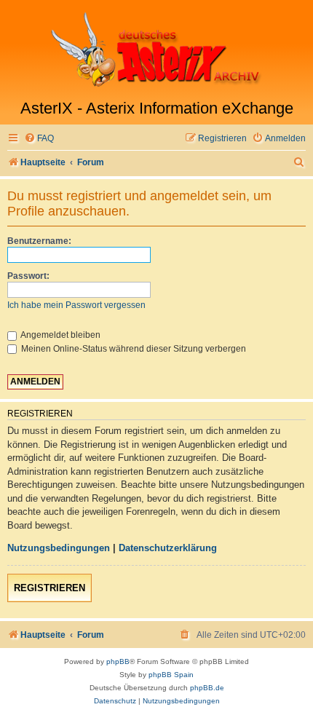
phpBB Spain (171, 675)
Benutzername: (39, 241)
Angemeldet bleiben (59, 335)
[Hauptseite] (156, 49)
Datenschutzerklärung (168, 547)
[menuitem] (39, 139)
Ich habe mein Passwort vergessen (76, 305)
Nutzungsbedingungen (58, 547)
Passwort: (28, 276)
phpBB (118, 661)
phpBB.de (207, 688)
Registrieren (49, 587)
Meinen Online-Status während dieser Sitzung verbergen (132, 349)
